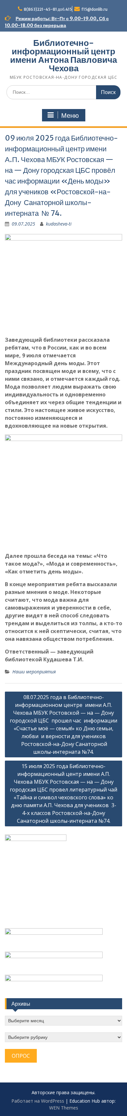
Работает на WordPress (37, 1101)
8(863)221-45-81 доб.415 (48, 9)
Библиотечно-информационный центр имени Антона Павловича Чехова (63, 55)
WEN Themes (63, 1108)
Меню (70, 115)
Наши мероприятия (34, 671)
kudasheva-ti (59, 224)
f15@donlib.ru (94, 9)
